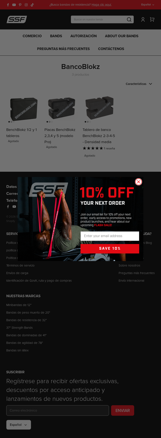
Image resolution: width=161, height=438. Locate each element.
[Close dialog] (138, 182)
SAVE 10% (110, 248)
